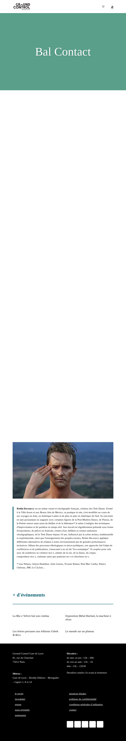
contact (72, 710)
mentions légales (77, 693)
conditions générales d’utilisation (86, 704)
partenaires (20, 715)
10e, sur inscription (33, 293)
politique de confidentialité (82, 699)
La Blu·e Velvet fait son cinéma (31, 616)
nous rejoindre (22, 710)
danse (18, 101)
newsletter (20, 699)
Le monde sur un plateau (79, 631)
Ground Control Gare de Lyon (28, 653)
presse (18, 704)
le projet (19, 693)
